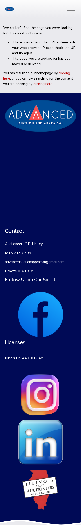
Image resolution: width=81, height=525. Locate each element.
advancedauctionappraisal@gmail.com (34, 261)
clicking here (42, 83)
